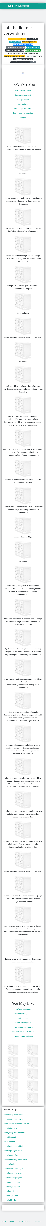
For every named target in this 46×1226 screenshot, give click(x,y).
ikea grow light (23, 99)
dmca (4, 1221)
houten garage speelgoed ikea (14, 1133)
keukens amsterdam (32, 47)
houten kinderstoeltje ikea (13, 1119)
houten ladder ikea (10, 1200)
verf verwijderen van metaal (23, 1031)
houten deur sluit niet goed (13, 1169)
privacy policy (24, 1221)
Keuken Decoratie (18, 5)
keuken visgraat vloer (29, 42)
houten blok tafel (9, 1137)
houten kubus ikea (10, 1128)
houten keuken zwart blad (13, 1146)
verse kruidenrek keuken (23, 1027)
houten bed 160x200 (10, 1191)
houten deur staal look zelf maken (16, 1124)
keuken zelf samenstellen (34, 56)
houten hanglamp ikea (11, 1186)
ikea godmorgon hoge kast (23, 113)
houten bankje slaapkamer (13, 1115)
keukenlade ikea (32, 39)
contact (12, 1221)
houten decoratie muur (11, 1182)
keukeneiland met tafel (32, 50)
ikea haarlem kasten (23, 90)
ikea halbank (23, 104)
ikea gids (23, 117)
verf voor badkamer (23, 1009)
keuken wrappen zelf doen (16, 39)
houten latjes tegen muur (12, 1151)
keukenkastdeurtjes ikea (30, 53)
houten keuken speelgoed (12, 1177)
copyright (37, 1221)
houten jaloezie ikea (10, 1155)
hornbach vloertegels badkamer (15, 1160)
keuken (33, 62)
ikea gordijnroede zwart (23, 108)
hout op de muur (9, 1142)
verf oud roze (23, 1018)
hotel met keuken (9, 1164)
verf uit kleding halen (23, 1022)
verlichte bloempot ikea (23, 1013)
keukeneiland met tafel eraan (19, 62)
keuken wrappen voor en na (23, 59)
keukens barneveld (14, 53)
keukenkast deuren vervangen (23, 44)
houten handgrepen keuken (13, 1173)
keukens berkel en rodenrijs (16, 47)
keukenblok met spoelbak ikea (14, 56)
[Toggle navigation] (41, 5)
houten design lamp (10, 1195)
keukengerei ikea (15, 42)
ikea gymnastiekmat (23, 95)
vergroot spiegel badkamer (23, 1036)
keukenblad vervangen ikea (15, 50)
